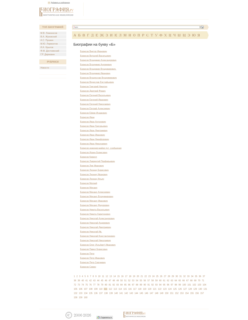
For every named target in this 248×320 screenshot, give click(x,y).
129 (195, 289)
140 (116, 293)
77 (94, 284)
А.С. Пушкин (46, 40)
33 (188, 276)
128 (190, 289)
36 (200, 276)
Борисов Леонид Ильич (92, 179)
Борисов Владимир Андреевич (96, 64)
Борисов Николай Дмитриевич (95, 227)
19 (134, 276)
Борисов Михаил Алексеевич (95, 192)
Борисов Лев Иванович (92, 165)
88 (137, 284)
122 (159, 289)
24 (153, 276)
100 (184, 284)
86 (129, 284)
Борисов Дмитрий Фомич (93, 91)
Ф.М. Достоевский (49, 51)
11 (103, 276)
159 (80, 297)
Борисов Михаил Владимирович (96, 196)
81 (110, 284)
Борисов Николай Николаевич (95, 240)
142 (126, 293)
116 (130, 289)
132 (75, 293)
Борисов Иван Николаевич (93, 143)
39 (79, 280)
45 (102, 280)
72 (75, 284)
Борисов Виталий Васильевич (95, 55)
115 (125, 289)
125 (175, 289)
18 (130, 276)
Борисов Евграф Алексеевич (95, 108)
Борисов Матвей (88, 183)
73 (79, 284)
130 (200, 289)
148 (156, 293)
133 (80, 293)
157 (202, 293)
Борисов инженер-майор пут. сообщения (100, 148)
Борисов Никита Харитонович (95, 214)
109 (96, 289)
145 (141, 293)
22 (145, 276)
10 (99, 276)
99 (179, 284)
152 (176, 293)
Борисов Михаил (88, 187)
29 (173, 276)
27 (165, 276)
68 (191, 280)
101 (189, 284)
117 (134, 289)
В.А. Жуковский (48, 36)
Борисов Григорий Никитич (93, 86)
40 (82, 280)
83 (117, 284)
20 (138, 276)
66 (183, 280)
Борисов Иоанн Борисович (93, 152)
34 (192, 276)
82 (114, 284)
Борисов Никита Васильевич (94, 209)
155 (192, 293)
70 (199, 280)
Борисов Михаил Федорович (94, 205)
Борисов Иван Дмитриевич (93, 130)
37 (204, 276)
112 (110, 289)
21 (142, 276)
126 (180, 289)
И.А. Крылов (46, 47)
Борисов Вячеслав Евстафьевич (97, 82)
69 (195, 280)
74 (82, 284)
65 (179, 280)
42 (90, 280)
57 (148, 280)
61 (164, 280)
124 (170, 289)
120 (149, 289)
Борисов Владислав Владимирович (98, 77)
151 (171, 293)
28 (169, 276)
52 (129, 280)
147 (151, 293)
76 (90, 284)
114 (120, 289)
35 (196, 276)
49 (117, 280)
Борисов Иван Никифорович (94, 139)
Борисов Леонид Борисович (94, 170)
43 (94, 280)
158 (75, 297)
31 (180, 276)
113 (115, 289)
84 (121, 284)
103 (199, 284)
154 (187, 293)
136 (96, 293)
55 (141, 280)
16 (122, 276)
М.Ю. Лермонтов (49, 43)
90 (145, 284)
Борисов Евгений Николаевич (95, 104)
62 (168, 280)
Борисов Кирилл (88, 157)
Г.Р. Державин (47, 54)
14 (114, 276)
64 (176, 280)
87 (133, 284)
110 (100, 289)
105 (75, 289)
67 (187, 280)
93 (156, 284)
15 (118, 276)
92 (152, 284)
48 (114, 280)
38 (75, 280)
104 (204, 284)
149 (161, 293)
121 (154, 289)
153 (182, 293)
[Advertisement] (147, 9)
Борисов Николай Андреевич (95, 223)
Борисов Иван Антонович (93, 121)
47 (110, 280)
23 (149, 276)
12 (107, 276)
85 (125, 284)
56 (145, 280)
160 (85, 297)
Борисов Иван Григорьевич (94, 126)
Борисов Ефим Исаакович (93, 113)
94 (160, 284)
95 (164, 284)
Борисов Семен (88, 267)
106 (80, 289)
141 (121, 293)
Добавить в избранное (60, 3)
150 (166, 293)
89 (141, 284)
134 (85, 293)
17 (126, 276)
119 (144, 289)
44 (98, 280)
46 (106, 280)
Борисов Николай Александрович (97, 218)
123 (165, 289)
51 (125, 280)
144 (136, 293)
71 (203, 280)
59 (156, 280)
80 (106, 284)
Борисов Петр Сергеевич (93, 262)
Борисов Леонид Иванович (93, 174)
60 (160, 280)
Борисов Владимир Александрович (98, 60)
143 (131, 293)
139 (111, 293)
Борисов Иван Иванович (92, 135)
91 (148, 284)
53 (133, 280)
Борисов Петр (87, 253)
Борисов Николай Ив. (91, 231)
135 (90, 293)
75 (86, 284)
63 (172, 280)
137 (101, 293)
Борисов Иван (87, 117)
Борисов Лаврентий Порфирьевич (97, 161)
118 (139, 289)
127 (185, 289)
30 (176, 276)
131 (205, 289)
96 (168, 284)
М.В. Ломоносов (48, 33)
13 (110, 276)
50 (121, 280)
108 (90, 289)
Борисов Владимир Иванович (95, 73)
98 (176, 284)
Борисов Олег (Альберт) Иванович (98, 245)
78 (98, 284)
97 (172, 284)
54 (137, 280)
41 (86, 280)
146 (146, 293)
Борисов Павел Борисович (93, 249)
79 (102, 284)
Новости (44, 67)
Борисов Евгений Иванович (94, 99)
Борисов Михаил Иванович (94, 201)
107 (85, 289)
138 (106, 293)
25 (157, 276)
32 (184, 276)
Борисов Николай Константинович (97, 236)
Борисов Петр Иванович (92, 258)
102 (194, 284)
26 (161, 276)
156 (197, 293)
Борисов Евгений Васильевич (95, 95)
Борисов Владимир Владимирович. (98, 69)
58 (152, 280)
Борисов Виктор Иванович (93, 51)
